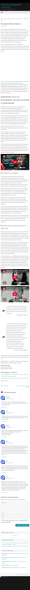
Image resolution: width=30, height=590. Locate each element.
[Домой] (1, 18)
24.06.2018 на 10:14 (10, 427)
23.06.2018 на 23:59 (10, 413)
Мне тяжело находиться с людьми (9, 376)
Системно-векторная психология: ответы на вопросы (12, 18)
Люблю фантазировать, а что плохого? (18, 567)
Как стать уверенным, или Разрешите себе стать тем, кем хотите (15, 374)
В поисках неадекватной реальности (11, 5)
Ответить (5, 407)
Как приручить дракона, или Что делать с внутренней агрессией (15, 378)
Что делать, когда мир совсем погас (23, 386)
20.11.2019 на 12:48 (10, 462)
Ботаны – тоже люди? (13, 565)
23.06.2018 (4, 26)
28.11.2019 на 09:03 (10, 478)
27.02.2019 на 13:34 (10, 442)
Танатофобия (5, 385)
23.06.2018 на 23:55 (10, 398)
